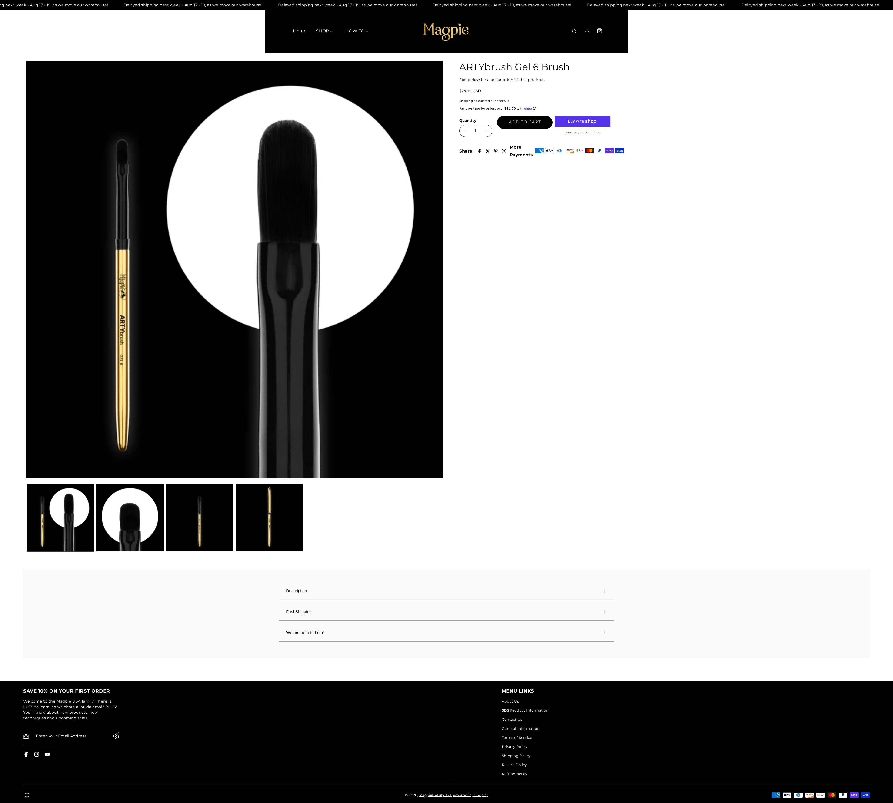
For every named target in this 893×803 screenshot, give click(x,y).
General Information (521, 728)
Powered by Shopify (470, 795)
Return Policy (514, 765)
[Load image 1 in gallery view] (60, 517)
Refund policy (514, 774)
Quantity (467, 120)
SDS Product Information (525, 710)
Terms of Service (517, 737)
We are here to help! (305, 632)
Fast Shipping (299, 611)
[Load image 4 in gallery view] (269, 517)
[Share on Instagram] (504, 151)
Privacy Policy (514, 746)
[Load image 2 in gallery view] (129, 517)
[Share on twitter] (487, 151)
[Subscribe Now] (116, 736)
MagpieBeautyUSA (435, 795)
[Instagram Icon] (37, 756)
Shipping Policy (516, 755)
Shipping (466, 101)
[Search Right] (574, 31)
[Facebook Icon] (26, 756)
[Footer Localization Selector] (27, 795)
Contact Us (512, 719)
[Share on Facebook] (479, 151)
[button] (599, 30)
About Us (510, 701)
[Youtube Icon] (47, 756)
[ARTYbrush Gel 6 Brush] (234, 269)
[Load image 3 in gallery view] (199, 517)
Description (296, 590)
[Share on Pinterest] (495, 151)
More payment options (583, 132)
